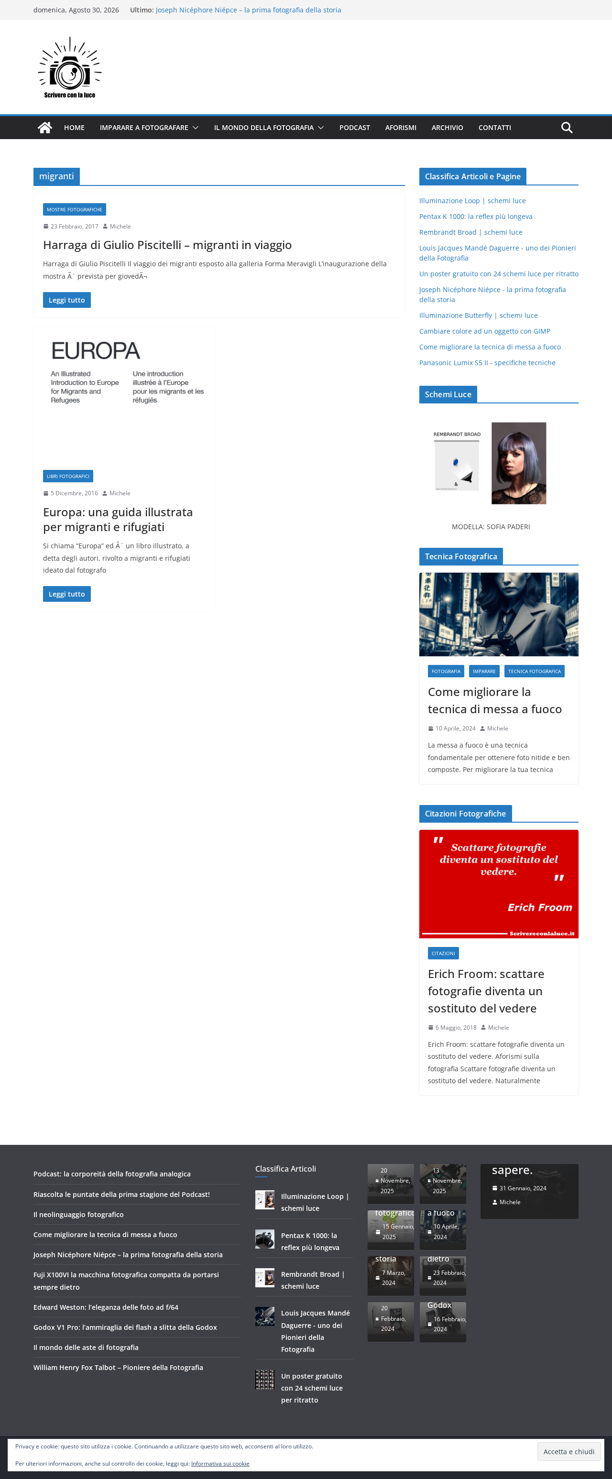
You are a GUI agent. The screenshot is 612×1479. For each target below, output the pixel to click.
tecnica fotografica (534, 671)
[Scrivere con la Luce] (44, 127)
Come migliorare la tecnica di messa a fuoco (226, 9)
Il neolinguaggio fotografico (78, 1214)
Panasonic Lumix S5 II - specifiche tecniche (487, 362)
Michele (120, 226)
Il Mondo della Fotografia (264, 127)
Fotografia (446, 671)
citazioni (443, 953)
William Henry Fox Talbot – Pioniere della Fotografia (118, 1367)
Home (74, 127)
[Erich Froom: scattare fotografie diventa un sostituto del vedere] (499, 884)
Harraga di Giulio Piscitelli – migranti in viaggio (167, 244)
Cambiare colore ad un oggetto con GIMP (484, 331)
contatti (495, 127)
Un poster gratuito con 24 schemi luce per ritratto (499, 273)
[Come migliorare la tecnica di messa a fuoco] (499, 614)
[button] (193, 127)
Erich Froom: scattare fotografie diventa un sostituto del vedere (486, 991)
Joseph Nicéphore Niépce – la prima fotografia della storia (128, 1254)
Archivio (447, 127)
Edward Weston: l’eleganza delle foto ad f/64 (105, 1307)
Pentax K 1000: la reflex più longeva (476, 216)
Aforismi (400, 127)
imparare (484, 671)
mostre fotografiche (74, 209)
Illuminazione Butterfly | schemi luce (478, 315)
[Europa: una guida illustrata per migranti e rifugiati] (124, 393)
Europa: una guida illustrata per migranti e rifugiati (118, 519)
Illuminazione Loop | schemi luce (472, 200)
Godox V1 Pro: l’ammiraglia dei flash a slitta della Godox (125, 1327)
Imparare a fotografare (144, 127)
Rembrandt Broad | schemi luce (471, 232)
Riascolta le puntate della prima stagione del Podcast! (121, 1194)
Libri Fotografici (68, 476)
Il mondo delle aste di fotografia (86, 1347)
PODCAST (354, 127)
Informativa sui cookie (220, 1463)
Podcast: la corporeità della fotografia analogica (112, 1173)
